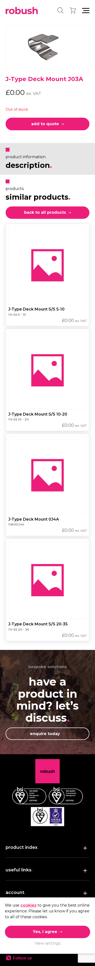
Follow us (22, 958)
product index (22, 847)
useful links (19, 870)
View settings (47, 943)
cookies (28, 905)
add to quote (45, 124)
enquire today (45, 733)
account (16, 892)
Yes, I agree (45, 931)
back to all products (45, 212)
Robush (22, 10)
